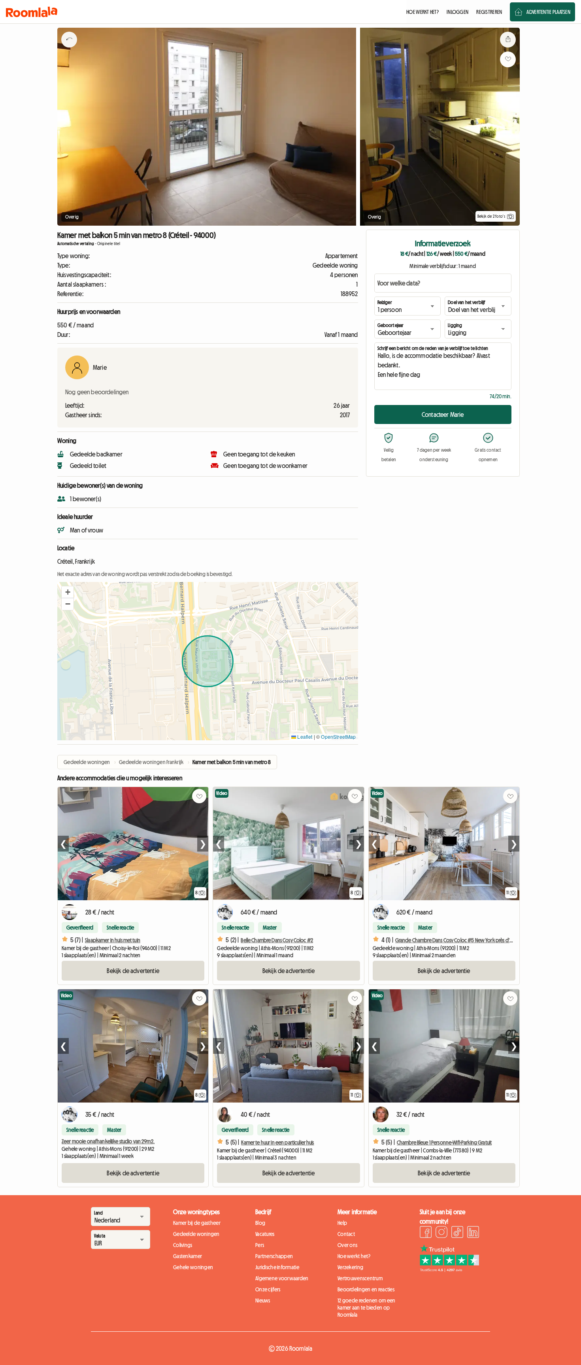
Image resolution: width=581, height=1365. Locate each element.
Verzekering (350, 1267)
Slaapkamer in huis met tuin (112, 940)
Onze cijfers (267, 1289)
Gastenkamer (187, 1256)
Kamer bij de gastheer (197, 1223)
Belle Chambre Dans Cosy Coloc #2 (277, 940)
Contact (346, 1234)
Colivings (182, 1245)
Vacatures (265, 1234)
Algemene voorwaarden (282, 1278)
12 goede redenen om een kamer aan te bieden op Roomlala (366, 1307)
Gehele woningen (193, 1267)
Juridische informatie (277, 1267)
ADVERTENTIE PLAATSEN (548, 12)
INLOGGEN (457, 12)
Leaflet (304, 736)
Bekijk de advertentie (133, 971)
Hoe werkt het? (354, 1256)
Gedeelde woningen (196, 1234)
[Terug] (69, 49)
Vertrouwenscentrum (360, 1278)
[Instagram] (441, 1233)
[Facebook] (426, 1233)
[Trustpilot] (449, 1269)
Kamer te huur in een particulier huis (277, 1142)
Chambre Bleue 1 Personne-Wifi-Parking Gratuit (444, 1142)
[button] (68, 592)
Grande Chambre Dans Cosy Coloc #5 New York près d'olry (456, 940)
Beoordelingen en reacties (366, 1289)
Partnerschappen (274, 1256)
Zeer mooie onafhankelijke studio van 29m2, (108, 1141)
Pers (259, 1245)
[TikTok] (457, 1233)
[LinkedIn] (473, 1233)
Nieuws (262, 1300)
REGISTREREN (489, 12)
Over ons (347, 1245)
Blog (260, 1223)
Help (342, 1223)
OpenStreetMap (338, 736)
